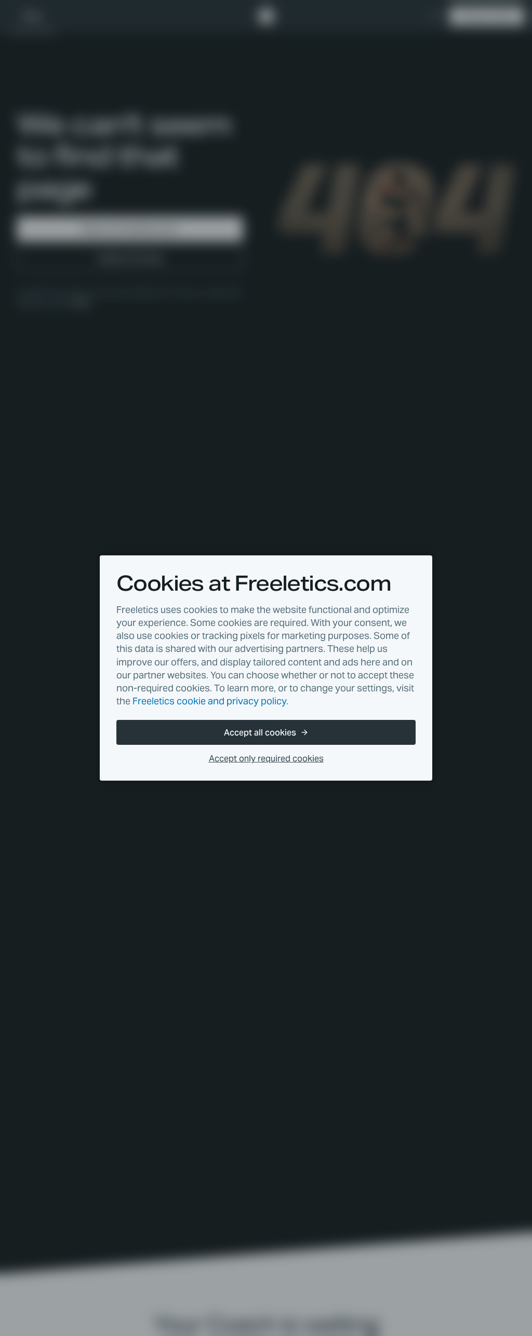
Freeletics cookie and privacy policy (209, 701)
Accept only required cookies (266, 758)
